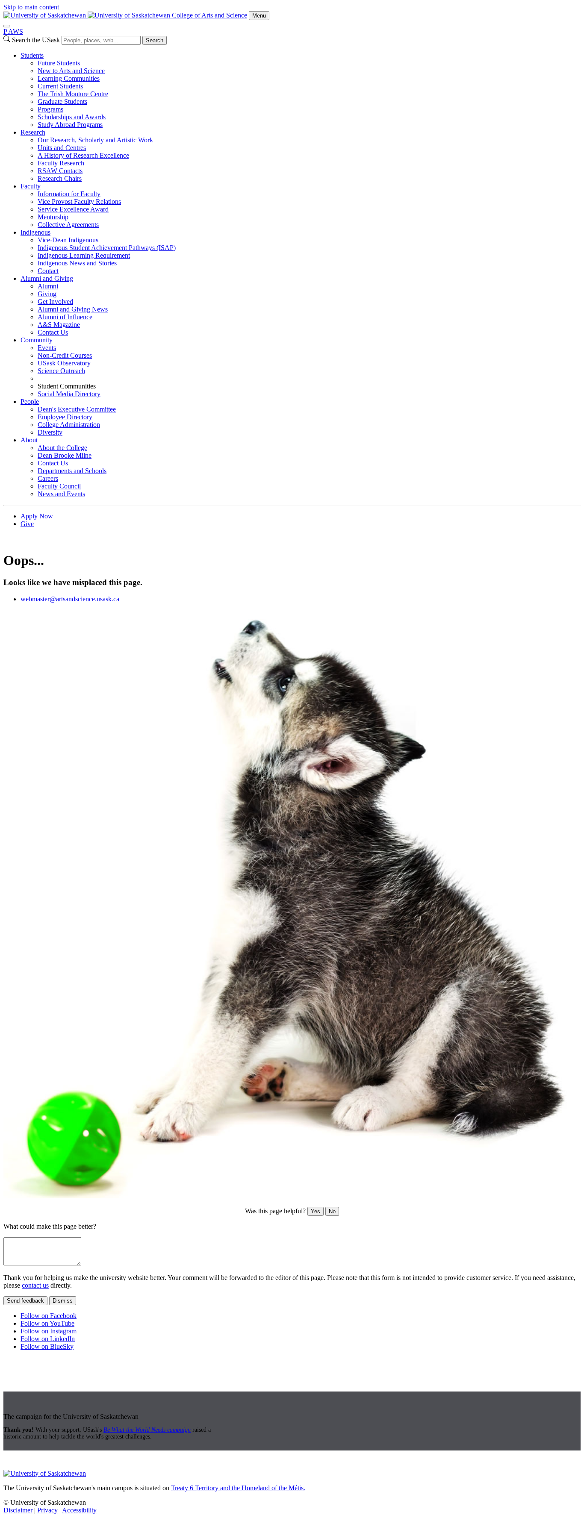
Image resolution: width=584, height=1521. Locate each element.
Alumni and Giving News (73, 309)
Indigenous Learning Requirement (84, 255)
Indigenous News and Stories (77, 263)
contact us (35, 1285)
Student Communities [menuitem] (67, 386)
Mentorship (53, 217)
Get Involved (55, 301)
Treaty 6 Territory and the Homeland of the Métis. (238, 1488)
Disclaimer (17, 1510)
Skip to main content (31, 7)
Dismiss (63, 1300)
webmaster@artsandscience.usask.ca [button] (70, 599)
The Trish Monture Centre (73, 93)
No (332, 1211)
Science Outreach (61, 370)
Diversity (50, 432)
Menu (259, 15)
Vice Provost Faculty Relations (79, 201)
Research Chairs (60, 178)
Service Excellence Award (73, 209)
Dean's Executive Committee (77, 409)
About (29, 440)
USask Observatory (64, 363)
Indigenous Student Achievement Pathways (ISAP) (107, 247)
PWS (13, 31)
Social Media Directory (69, 393)
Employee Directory (65, 417)
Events (47, 347)
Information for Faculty (69, 193)
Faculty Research (61, 163)
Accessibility (79, 1510)
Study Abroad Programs (70, 124)
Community (37, 340)
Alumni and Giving (47, 278)
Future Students (59, 63)
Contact (48, 270)
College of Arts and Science (209, 15)
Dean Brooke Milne (64, 455)
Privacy (47, 1510)
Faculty (31, 186)
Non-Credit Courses (65, 355)
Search (154, 40)
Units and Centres (62, 147)
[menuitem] (301, 90)
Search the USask (36, 40)
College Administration (69, 424)
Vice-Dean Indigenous (68, 240)
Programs (50, 109)
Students (32, 55)
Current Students (60, 86)
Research (33, 132)
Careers (48, 478)
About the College (62, 447)
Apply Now (37, 516)
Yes (315, 1211)
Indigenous (35, 232)
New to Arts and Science (71, 70)
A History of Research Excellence (83, 155)
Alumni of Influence (65, 317)
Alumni (48, 286)
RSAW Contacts (60, 170)
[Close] (6, 26)
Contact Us (53, 332)
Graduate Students (62, 101)
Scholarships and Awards (72, 117)
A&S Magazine (59, 324)
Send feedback (25, 1300)
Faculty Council (59, 486)
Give (27, 523)
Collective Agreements (68, 224)
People (30, 401)
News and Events (61, 493)
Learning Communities (69, 78)
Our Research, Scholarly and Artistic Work (95, 140)
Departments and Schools (72, 470)
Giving (47, 293)
